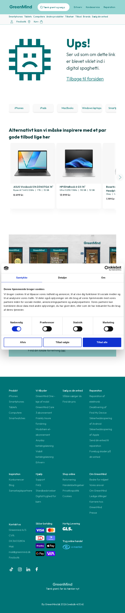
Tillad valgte (62, 342)
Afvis (23, 342)
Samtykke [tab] (21, 277)
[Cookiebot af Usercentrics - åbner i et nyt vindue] (107, 268)
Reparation (109, 7)
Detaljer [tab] (62, 277)
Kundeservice (93, 7)
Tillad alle (102, 342)
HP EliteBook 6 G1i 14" (72, 186)
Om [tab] (103, 277)
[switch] (47, 328)
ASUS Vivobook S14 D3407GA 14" (33, 186)
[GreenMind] (21, 7)
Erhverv (78, 7)
